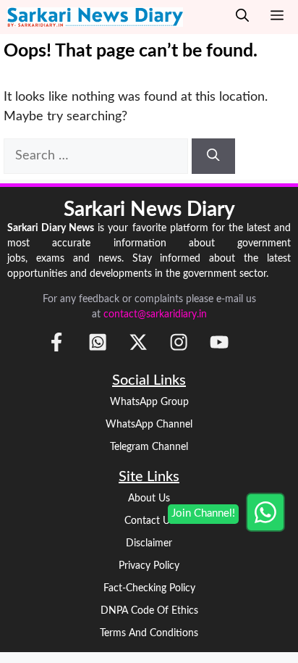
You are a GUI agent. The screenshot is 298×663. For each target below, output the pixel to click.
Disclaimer (149, 543)
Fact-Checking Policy (149, 588)
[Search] (213, 155)
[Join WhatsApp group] (265, 512)
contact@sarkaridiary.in (155, 314)
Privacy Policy (149, 566)
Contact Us (149, 521)
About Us (149, 498)
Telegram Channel (149, 447)
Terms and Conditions (149, 633)
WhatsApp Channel (149, 425)
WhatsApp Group (149, 402)
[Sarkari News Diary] (95, 17)
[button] (242, 17)
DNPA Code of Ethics (149, 611)
